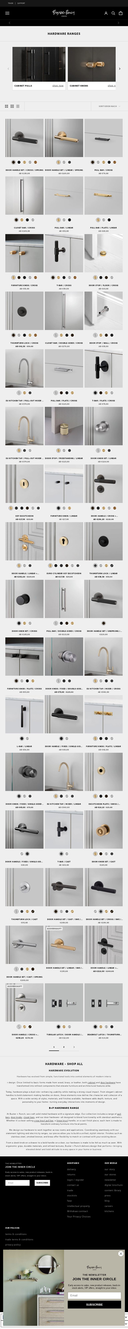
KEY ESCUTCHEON (24, 516)
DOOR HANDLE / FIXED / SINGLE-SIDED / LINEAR (24, 862)
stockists (72, 1195)
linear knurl (62, 1120)
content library (113, 1190)
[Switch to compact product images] (17, 106)
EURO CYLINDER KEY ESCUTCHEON (64, 573)
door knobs (16, 1117)
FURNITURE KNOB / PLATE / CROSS (24, 689)
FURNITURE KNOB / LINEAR (63, 516)
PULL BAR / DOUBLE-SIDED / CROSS (64, 631)
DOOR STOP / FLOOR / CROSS (103, 285)
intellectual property (78, 1206)
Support (21, 3)
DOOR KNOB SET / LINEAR (103, 458)
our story (110, 1169)
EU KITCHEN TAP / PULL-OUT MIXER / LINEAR (24, 458)
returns (71, 1174)
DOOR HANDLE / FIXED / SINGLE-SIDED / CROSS (64, 746)
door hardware (107, 1082)
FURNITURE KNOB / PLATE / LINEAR (103, 746)
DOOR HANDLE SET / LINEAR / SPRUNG (64, 170)
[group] (39, 68)
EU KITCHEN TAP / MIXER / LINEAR (64, 804)
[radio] (13, 162)
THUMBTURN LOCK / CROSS (24, 343)
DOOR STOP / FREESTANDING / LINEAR (64, 458)
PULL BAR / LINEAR (64, 228)
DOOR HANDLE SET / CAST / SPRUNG (24, 977)
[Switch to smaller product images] (12, 106)
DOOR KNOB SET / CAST (104, 862)
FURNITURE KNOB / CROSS (24, 285)
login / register (75, 1180)
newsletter (110, 1180)
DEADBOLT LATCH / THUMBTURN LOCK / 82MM (103, 1035)
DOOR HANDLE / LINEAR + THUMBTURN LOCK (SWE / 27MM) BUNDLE (103, 968)
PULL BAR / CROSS (103, 170)
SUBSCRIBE (42, 1183)
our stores (110, 1174)
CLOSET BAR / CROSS (24, 228)
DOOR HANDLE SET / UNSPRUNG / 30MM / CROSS (103, 631)
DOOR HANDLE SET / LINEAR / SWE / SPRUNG (64, 968)
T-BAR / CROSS (64, 285)
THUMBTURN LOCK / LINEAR (104, 573)
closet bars (29, 1117)
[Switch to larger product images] (6, 106)
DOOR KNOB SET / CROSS (24, 631)
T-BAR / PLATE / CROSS (103, 401)
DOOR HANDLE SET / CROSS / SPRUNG (24, 170)
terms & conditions (16, 1234)
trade (70, 1190)
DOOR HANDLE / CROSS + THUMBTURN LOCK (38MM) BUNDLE (103, 516)
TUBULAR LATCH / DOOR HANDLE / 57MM (64, 1035)
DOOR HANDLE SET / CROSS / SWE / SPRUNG (103, 919)
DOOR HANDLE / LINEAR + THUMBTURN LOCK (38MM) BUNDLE (24, 573)
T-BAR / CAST (64, 862)
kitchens (109, 1211)
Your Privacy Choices (79, 1217)
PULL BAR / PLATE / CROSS (64, 401)
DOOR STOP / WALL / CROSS (104, 343)
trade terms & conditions (19, 1239)
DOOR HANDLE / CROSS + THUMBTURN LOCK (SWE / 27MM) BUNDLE (24, 1035)
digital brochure (114, 1185)
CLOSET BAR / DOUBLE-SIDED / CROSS (64, 343)
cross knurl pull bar (44, 1120)
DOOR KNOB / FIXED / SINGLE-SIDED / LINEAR (24, 804)
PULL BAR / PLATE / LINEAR (103, 228)
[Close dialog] (121, 1253)
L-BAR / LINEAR (24, 746)
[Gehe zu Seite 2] (74, 1047)
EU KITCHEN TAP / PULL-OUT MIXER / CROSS (24, 401)
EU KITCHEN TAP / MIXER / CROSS (103, 689)
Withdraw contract (77, 1211)
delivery (71, 1169)
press (108, 1195)
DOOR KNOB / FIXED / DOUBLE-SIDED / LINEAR (64, 689)
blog (107, 1201)
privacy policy (13, 1245)
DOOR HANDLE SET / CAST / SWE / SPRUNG (64, 919)
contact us (73, 1185)
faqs (69, 1201)
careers (109, 1206)
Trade (10, 3)
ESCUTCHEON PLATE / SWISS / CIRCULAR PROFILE (103, 804)
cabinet (91, 1082)
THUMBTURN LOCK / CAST (24, 919)
